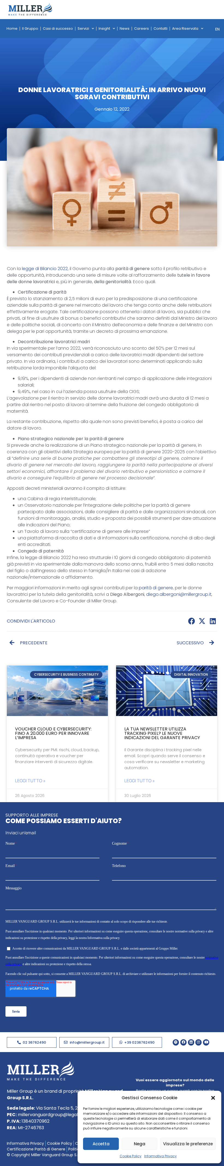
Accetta (101, 1144)
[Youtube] (206, 1042)
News (124, 28)
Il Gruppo (30, 28)
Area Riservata (185, 28)
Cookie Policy (131, 1156)
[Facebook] (183, 1042)
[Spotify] (176, 1042)
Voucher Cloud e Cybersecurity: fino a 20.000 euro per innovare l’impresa (53, 733)
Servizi (83, 28)
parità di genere (156, 588)
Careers (141, 28)
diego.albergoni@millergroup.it (178, 594)
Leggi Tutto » (30, 780)
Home (12, 28)
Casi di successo (58, 28)
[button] (213, 1098)
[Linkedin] (191, 1042)
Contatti (160, 28)
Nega (139, 1144)
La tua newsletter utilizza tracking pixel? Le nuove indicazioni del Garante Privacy (162, 733)
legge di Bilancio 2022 (45, 268)
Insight (104, 28)
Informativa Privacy (160, 1156)
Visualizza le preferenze (188, 1144)
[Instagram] (198, 1042)
